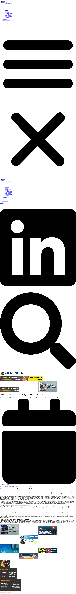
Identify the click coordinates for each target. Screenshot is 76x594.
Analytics (6, 7)
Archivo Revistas (8, 11)
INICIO (3, 1)
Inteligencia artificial (8, 3)
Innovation (7, 17)
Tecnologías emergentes (9, 18)
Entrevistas (7, 5)
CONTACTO (5, 22)
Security (6, 4)
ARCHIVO (4, 19)
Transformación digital (9, 13)
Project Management (8, 14)
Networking (7, 9)
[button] (38, 101)
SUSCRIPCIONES (6, 20)
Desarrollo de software (9, 16)
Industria (6, 10)
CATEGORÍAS (5, 2)
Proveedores (7, 6)
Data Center (7, 12)
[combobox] (5, 369)
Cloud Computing (8, 15)
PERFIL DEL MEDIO (6, 21)
